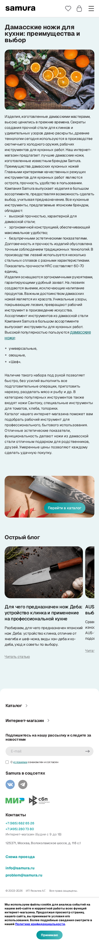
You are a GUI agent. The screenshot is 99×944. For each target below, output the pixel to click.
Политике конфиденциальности (40, 924)
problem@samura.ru (24, 875)
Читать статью (17, 656)
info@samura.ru (20, 868)
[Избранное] (68, 8)
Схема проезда (20, 856)
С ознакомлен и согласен (34, 762)
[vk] (10, 784)
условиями (20, 762)
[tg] (22, 784)
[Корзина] (79, 8)
